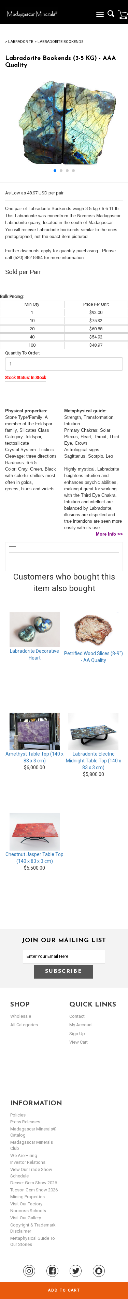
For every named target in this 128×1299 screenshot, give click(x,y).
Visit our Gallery (25, 1217)
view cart (78, 1042)
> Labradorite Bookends (58, 41)
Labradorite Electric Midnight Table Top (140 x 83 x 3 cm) (93, 760)
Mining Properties (27, 1196)
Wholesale (20, 1016)
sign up (77, 1033)
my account (81, 1024)
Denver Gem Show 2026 (33, 1182)
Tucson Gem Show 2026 (34, 1189)
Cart (123, 14)
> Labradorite (19, 41)
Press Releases (25, 1121)
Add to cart (64, 1290)
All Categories (24, 1024)
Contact (77, 1016)
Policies (18, 1115)
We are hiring (23, 1155)
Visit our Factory (26, 1203)
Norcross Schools (28, 1210)
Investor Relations (27, 1162)
